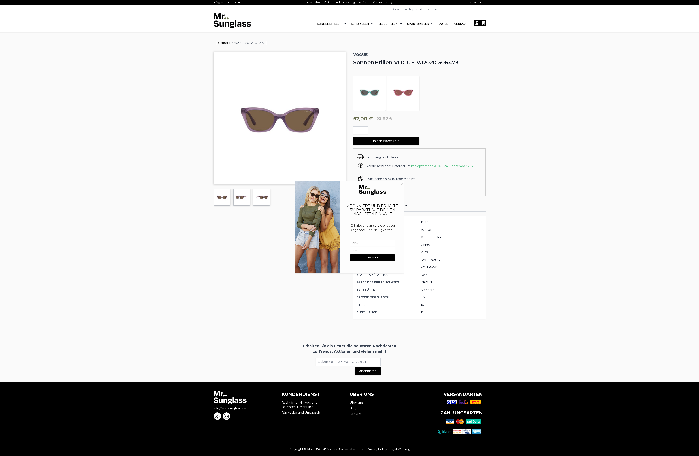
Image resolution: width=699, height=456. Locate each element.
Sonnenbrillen (329, 23)
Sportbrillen (418, 23)
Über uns (356, 402)
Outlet (444, 23)
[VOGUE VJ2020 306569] (403, 92)
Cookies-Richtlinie (352, 449)
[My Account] (477, 23)
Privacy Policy (377, 449)
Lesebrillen (388, 23)
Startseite (224, 42)
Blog (353, 408)
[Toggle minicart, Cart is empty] (483, 23)
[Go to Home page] (232, 22)
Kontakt (355, 414)
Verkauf (460, 23)
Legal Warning (399, 449)
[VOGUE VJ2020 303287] (369, 92)
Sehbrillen (360, 23)
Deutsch (473, 2)
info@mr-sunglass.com (227, 2)
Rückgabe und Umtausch (301, 412)
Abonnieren (367, 371)
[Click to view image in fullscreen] (280, 118)
